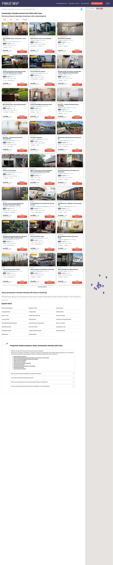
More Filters (25, 19)
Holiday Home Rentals (34, 315)
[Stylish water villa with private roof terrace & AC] (70, 127)
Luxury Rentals (5, 319)
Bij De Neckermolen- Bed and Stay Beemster (14, 104)
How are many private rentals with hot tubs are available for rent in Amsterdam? (30, 386)
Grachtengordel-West (12, 74)
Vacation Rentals (60, 330)
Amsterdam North (12, 41)
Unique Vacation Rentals (35, 330)
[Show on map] (24, 24)
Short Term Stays (60, 323)
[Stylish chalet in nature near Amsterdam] (42, 28)
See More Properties (42, 286)
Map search (92, 8)
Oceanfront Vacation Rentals (63, 319)
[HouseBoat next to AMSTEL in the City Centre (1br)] (70, 193)
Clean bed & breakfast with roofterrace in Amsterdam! (68, 171)
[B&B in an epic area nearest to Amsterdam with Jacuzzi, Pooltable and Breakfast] (42, 160)
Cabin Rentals (59, 308)
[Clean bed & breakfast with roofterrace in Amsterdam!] (70, 160)
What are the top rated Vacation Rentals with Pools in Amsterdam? (27, 351)
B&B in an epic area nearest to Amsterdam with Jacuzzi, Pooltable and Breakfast (41, 171)
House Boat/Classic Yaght (37, 236)
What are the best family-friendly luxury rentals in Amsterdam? (26, 373)
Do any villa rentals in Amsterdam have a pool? (22, 377)
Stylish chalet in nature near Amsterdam (40, 38)
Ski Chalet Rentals (6, 327)
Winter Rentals (32, 334)
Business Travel (33, 308)
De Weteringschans (67, 206)
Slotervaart (65, 173)
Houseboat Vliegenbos (36, 137)
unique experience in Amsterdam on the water (42, 269)
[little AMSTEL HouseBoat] (70, 28)
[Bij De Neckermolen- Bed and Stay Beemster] (15, 94)
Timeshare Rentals (6, 330)
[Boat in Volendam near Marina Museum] (70, 259)
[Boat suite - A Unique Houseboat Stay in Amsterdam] (70, 94)
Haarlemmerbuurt (67, 239)
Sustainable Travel (60, 327)
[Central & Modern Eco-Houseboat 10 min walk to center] (42, 193)
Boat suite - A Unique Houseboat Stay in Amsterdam (68, 105)
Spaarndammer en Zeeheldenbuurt (42, 206)
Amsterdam (6, 41)
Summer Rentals (33, 327)
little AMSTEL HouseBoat (64, 38)
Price (11, 19)
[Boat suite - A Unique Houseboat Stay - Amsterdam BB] (15, 127)
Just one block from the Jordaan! (11, 269)
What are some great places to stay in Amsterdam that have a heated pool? (29, 382)
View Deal (22, 51)
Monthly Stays (32, 319)
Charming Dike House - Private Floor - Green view (14, 39)
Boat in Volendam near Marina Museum (68, 269)
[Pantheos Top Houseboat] (15, 160)
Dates (4, 19)
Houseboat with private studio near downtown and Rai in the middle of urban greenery (15, 237)
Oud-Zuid (65, 40)
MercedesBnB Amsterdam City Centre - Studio (68, 237)
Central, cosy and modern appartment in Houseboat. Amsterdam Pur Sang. (13, 204)
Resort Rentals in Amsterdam (36, 323)
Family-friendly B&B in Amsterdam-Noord (41, 104)
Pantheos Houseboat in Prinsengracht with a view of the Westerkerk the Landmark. (14, 72)
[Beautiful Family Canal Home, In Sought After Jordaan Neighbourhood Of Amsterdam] (70, 61)
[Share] (81, 9)
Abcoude (37, 173)
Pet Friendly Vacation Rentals (9, 323)
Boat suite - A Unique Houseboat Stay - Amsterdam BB (13, 138)
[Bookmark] (26, 24)
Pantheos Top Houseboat (9, 170)
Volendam (65, 271)
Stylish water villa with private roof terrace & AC (69, 138)
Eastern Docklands (67, 107)
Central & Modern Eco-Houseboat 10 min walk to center (42, 204)
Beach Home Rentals (7, 308)
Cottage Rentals (6, 312)
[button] (99, 287)
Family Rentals (59, 312)
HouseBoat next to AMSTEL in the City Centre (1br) (70, 204)
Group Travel (5, 315)
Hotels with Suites (60, 315)
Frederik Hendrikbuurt (12, 271)
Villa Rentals (5, 334)
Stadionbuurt (66, 140)
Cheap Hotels (32, 312)
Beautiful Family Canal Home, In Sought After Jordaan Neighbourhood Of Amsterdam (69, 72)
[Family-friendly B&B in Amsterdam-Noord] (42, 94)
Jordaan (65, 74)
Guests (17, 19)
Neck (9, 106)
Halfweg (37, 40)
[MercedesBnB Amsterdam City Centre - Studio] (70, 226)
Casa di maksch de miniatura (37, 71)
